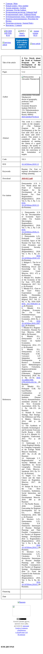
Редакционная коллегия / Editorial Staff (21, 12)
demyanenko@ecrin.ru (30, 117)
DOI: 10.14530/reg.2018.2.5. (30, 231)
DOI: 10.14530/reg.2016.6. (31, 583)
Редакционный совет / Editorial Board (21, 14)
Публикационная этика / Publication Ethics (23, 17)
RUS (35, 35)
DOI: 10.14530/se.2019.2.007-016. (31, 323)
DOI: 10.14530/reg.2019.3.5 (30, 204)
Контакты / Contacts (14, 25)
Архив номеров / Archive (16, 8)
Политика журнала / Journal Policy (19, 23)
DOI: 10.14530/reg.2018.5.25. (31, 257)
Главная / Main (12, 4)
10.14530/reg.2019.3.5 (30, 164)
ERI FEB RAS (8, 34)
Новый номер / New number (17, 6)
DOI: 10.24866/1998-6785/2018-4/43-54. (31, 380)
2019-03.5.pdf (27, 178)
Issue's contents (22, 34)
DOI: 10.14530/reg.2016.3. (31, 546)
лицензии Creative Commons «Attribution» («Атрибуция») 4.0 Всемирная (22, 630)
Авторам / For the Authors (16, 10)
